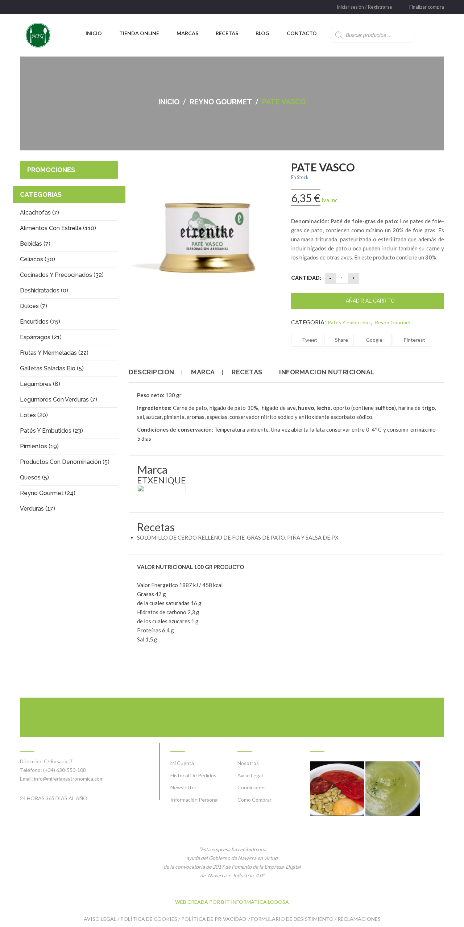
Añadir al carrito (370, 301)
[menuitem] (93, 33)
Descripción (151, 372)
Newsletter (183, 787)
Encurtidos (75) (40, 321)
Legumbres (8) (40, 384)
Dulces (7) (33, 306)
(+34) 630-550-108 (64, 770)
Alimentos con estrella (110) (58, 228)
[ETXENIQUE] (161, 494)
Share (341, 340)
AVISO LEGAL (100, 919)
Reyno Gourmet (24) (47, 493)
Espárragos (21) (41, 337)
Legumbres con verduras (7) (58, 399)
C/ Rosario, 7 (58, 761)
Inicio (168, 101)
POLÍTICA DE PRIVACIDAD (214, 919)
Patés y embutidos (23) (51, 430)
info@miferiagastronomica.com (69, 779)
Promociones (51, 170)
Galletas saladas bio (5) (52, 368)
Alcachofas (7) (39, 212)
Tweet (309, 340)
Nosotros (248, 763)
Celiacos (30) (37, 259)
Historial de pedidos (193, 775)
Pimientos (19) (39, 446)
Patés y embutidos (349, 322)
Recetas (247, 372)
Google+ (375, 340)
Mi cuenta (182, 763)
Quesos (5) (34, 477)
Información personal (194, 800)
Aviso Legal (250, 775)
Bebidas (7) (35, 243)
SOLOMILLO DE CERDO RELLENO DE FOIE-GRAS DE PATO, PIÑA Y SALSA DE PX (238, 537)
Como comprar (254, 800)
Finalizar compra (426, 7)
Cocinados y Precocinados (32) (62, 274)
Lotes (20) (34, 415)
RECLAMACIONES (359, 919)
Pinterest (413, 340)
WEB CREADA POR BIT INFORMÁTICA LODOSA (232, 902)
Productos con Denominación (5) (64, 461)
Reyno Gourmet (221, 101)
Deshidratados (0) (44, 290)
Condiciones (251, 787)
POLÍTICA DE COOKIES (148, 919)
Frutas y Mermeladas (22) (54, 352)
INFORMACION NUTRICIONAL (327, 372)
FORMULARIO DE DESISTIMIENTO (292, 919)
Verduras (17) (37, 508)
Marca (203, 372)
